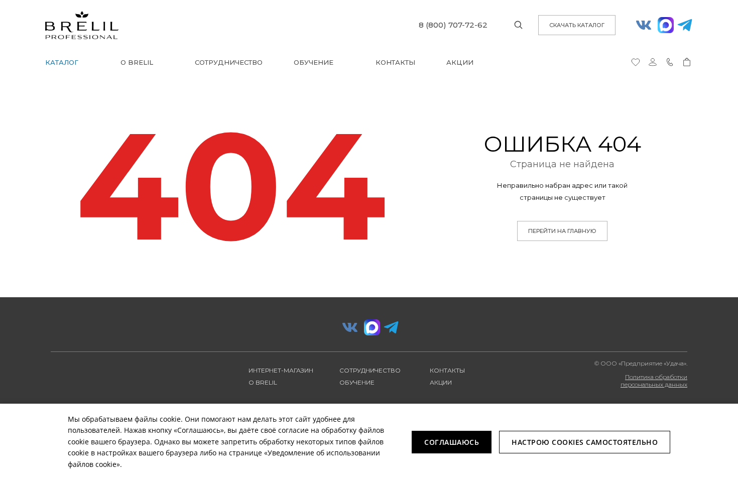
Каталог (61, 62)
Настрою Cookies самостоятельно (585, 442)
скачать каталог (576, 25)
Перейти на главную (562, 230)
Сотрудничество (229, 62)
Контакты (395, 62)
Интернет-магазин (281, 370)
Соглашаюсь (451, 442)
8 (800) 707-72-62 (453, 25)
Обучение (313, 62)
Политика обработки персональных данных (654, 380)
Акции (459, 62)
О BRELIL (136, 62)
